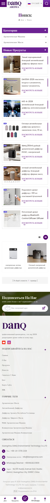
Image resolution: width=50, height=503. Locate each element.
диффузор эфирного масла (12, 418)
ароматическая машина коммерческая (17, 433)
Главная (5, 355)
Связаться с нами (9, 375)
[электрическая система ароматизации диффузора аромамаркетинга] (13, 253)
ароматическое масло (13, 42)
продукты (6, 365)
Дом (22, 20)
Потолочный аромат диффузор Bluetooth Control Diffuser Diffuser (33, 215)
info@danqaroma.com (33, 457)
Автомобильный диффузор (12, 408)
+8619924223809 (32, 463)
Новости (5, 370)
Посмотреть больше (32, 68)
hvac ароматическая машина (13, 423)
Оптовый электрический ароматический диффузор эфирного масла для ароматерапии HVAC (36, 266)
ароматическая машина (14, 36)
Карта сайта (7, 385)
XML (3, 390)
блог (3, 380)
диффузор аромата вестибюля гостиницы (18, 413)
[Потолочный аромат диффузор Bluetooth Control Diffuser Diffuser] (12, 218)
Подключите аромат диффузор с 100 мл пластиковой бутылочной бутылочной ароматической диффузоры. (33, 193)
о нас (4, 360)
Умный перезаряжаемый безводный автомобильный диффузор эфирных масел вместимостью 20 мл (33, 60)
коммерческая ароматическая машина (17, 428)
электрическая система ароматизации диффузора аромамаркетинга (13, 266)
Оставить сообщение (25, 498)
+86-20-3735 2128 (19, 451)
